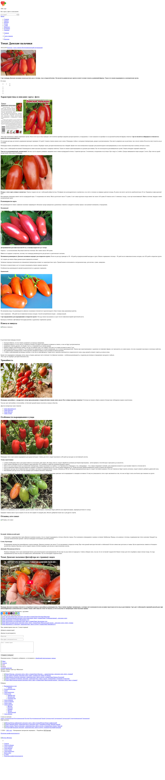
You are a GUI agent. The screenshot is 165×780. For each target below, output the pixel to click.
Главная (6, 19)
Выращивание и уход (10, 686)
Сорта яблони (8, 714)
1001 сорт (9, 730)
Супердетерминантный (76, 718)
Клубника (7, 28)
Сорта (6, 690)
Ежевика (6, 30)
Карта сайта (7, 753)
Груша (6, 24)
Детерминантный (9, 718)
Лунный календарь (6, 668)
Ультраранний (86, 718)
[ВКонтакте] (2, 613)
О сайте (6, 754)
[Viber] (14, 613)
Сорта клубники (9, 701)
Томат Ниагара (8, 410)
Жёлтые (10, 706)
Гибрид (2, 718)
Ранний (43, 718)
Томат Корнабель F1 (10, 409)
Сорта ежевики (8, 700)
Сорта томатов (17, 47)
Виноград (7, 27)
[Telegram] (19, 613)
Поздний (27, 718)
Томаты (6, 21)
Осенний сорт (12, 698)
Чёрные (10, 711)
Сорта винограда (9, 692)
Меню (2, 16)
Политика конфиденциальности (10, 733)
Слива (6, 25)
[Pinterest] (9, 613)
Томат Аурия (8, 413)
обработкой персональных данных (45, 658)
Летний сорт (11, 697)
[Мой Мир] (7, 613)
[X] (11, 613)
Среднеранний (38, 47)
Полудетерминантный (35, 718)
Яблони (6, 22)
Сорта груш (7, 693)
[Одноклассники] (4, 613)
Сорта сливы (8, 703)
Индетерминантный (28, 47)
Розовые (10, 709)
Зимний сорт (11, 695)
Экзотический (12, 712)
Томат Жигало (8, 412)
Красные (9, 47)
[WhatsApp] (16, 613)
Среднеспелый (66, 718)
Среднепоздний (50, 718)
